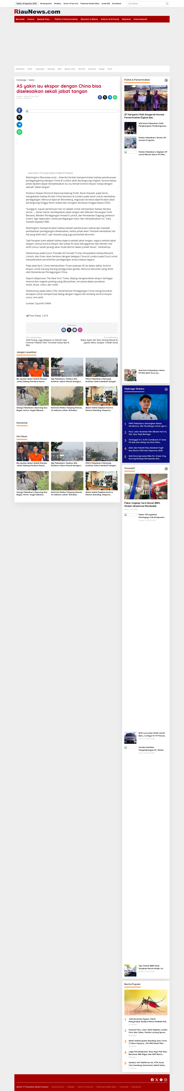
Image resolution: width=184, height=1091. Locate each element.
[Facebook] (63, 330)
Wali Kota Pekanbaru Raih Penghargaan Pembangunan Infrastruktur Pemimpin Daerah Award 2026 (152, 124)
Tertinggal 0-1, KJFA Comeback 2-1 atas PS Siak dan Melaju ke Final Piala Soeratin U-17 (147, 441)
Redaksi (70, 1087)
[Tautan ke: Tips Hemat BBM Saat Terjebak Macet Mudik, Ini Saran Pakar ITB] (130, 970)
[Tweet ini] (105, 97)
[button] (167, 3)
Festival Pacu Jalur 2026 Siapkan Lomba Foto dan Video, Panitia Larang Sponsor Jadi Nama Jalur (148, 1031)
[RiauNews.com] (37, 11)
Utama (19, 98)
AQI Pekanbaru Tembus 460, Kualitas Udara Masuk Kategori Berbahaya (66, 380)
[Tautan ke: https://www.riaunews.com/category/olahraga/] (166, 389)
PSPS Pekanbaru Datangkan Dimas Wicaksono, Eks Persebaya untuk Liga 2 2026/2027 (147, 424)
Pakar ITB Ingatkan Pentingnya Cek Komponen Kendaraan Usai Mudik (151, 515)
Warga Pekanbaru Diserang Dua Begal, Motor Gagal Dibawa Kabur (32, 409)
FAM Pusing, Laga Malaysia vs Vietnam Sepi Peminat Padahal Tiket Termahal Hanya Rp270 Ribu (47, 341)
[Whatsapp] (115, 97)
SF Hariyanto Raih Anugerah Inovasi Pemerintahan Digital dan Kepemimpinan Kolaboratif (144, 116)
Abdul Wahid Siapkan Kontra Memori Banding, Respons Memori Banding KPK (99, 409)
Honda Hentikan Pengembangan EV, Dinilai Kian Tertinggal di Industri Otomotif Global (151, 748)
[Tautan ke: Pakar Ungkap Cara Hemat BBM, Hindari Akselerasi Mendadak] (145, 486)
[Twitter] (69, 330)
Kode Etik (124, 1087)
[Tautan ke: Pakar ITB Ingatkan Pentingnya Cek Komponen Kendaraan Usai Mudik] (130, 621)
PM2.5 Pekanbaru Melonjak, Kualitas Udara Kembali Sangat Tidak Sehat (101, 380)
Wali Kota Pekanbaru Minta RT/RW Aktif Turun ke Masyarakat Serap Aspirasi (152, 371)
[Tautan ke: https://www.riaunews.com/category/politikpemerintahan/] (166, 80)
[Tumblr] (74, 330)
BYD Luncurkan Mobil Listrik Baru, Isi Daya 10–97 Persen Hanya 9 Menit (152, 734)
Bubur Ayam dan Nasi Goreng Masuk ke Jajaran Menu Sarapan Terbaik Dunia (99, 340)
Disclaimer (136, 1087)
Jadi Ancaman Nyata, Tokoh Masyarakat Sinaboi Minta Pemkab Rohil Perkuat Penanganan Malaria (148, 1020)
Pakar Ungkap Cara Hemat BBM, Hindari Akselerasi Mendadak (142, 504)
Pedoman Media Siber (106, 1087)
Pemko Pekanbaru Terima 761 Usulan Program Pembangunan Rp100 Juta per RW (152, 138)
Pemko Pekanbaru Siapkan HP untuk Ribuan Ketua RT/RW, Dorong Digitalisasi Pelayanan (153, 153)
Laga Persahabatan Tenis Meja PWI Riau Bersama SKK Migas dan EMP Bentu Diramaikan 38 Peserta (148, 1053)
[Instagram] (80, 330)
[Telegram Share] (110, 97)
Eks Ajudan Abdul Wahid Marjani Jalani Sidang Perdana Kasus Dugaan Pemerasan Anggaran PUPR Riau (32, 380)
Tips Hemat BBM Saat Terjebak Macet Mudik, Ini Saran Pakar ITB (151, 967)
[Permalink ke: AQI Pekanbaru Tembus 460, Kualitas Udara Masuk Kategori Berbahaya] (67, 367)
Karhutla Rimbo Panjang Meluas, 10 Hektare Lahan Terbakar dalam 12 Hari (66, 409)
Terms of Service (85, 1087)
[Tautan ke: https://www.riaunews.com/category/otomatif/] (166, 469)
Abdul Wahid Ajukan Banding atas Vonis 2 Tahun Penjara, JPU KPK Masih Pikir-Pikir (148, 1042)
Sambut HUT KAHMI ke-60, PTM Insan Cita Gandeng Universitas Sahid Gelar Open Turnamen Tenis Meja (147, 1063)
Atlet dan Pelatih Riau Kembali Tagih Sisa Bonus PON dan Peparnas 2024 (146, 449)
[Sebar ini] (100, 97)
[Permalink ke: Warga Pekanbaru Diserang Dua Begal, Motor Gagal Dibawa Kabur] (33, 396)
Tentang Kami (58, 1087)
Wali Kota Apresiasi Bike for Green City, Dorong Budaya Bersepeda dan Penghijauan (147, 457)
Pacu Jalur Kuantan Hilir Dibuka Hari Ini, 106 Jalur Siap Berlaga (148, 432)
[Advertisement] (92, 44)
